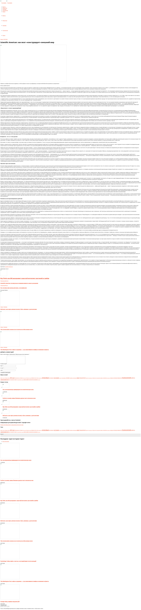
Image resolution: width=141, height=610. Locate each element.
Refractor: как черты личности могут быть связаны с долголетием (18, 309)
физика (22, 379)
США (13, 378)
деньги (32, 378)
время (30, 430)
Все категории (6, 441)
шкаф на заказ (3, 436)
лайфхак (71, 430)
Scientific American (9, 266)
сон (10, 379)
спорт (15, 379)
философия (26, 379)
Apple (1, 430)
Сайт (1, 370)
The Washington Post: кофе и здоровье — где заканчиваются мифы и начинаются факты (24, 349)
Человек (4, 9)
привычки (108, 430)
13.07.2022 (5, 39)
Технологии (5, 10)
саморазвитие (4, 379)
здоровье (45, 378)
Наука (4, 11)
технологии (19, 379)
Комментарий (3, 363)
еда (37, 377)
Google (3, 430)
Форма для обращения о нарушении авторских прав (11, 424)
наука (87, 377)
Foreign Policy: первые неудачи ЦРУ (10, 601)
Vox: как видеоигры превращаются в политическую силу (18, 389)
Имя (1, 365)
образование (90, 430)
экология (31, 379)
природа (112, 377)
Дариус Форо (7, 377)
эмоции (39, 379)
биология (24, 430)
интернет (51, 378)
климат (60, 430)
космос (68, 378)
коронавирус (63, 377)
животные (40, 430)
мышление (83, 378)
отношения (98, 430)
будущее (27, 430)
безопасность (17, 377)
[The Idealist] (6, 3)
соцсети (12, 379)
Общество (5, 8)
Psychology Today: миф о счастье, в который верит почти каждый (18, 561)
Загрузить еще (3, 605)
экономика (35, 379)
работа (133, 378)
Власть (4, 6)
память (101, 377)
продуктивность (118, 378)
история (56, 378)
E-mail (2, 368)
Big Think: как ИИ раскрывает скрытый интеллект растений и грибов (21, 406)
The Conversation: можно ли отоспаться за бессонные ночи (16, 329)
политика (105, 377)
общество (94, 377)
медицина (75, 377)
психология (126, 378)
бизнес (21, 377)
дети (36, 377)
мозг (78, 378)
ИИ (11, 378)
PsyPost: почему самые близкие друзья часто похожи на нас (19, 398)
